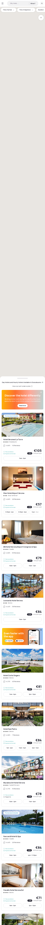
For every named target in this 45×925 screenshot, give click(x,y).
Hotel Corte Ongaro (22, 674)
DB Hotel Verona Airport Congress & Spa (22, 545)
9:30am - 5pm (22, 512)
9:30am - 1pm (9, 512)
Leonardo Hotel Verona (22, 599)
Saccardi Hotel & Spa (22, 835)
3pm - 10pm (32, 694)
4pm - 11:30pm (32, 855)
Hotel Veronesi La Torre (22, 438)
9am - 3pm (13, 905)
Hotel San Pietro (22, 728)
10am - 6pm (22, 748)
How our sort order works (21, 386)
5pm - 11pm (35, 748)
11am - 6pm (22, 458)
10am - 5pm (12, 566)
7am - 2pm (9, 748)
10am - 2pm (12, 801)
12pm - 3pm (35, 512)
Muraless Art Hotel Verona (22, 781)
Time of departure (25, 10)
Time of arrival (7, 10)
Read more (22, 405)
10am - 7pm (32, 566)
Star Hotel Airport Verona (22, 492)
